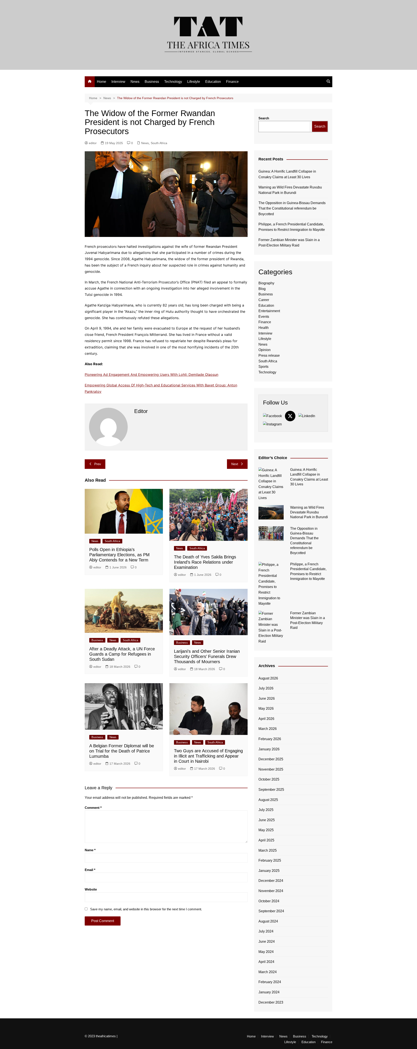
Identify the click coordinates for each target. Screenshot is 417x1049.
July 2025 (265, 810)
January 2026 (269, 749)
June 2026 (266, 698)
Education (213, 81)
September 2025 (271, 789)
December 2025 (270, 759)
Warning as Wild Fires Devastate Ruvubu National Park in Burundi (290, 190)
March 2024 (267, 972)
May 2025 (266, 830)
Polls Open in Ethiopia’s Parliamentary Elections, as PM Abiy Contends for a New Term (119, 554)
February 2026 (269, 739)
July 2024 (265, 931)
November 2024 (270, 891)
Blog (262, 289)
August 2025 (268, 800)
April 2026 (266, 719)
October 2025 (268, 779)
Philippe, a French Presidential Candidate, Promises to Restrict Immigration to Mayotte (291, 227)
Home (101, 81)
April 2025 (266, 840)
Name (90, 850)
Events (263, 316)
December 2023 (270, 1002)
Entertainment (269, 311)
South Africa (159, 143)
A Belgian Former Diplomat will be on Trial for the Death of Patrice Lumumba (121, 751)
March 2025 (267, 850)
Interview (118, 81)
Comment (93, 807)
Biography (266, 283)
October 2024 (268, 901)
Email (90, 870)
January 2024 (269, 992)
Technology (173, 81)
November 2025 (270, 769)
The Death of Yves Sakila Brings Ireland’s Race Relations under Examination (205, 562)
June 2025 (266, 820)
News (135, 81)
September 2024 (271, 911)
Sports (263, 366)
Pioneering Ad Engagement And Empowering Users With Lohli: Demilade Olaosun (151, 374)
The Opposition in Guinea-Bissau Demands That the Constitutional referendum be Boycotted (292, 208)
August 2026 (268, 678)
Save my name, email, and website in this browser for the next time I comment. (146, 909)
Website (91, 889)
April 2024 (266, 962)
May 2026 (266, 708)
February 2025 (269, 860)
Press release (269, 355)
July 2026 (265, 688)
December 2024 (270, 880)
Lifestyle (193, 81)
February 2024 (269, 982)
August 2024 (268, 921)
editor (93, 143)
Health (263, 328)
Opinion (264, 350)
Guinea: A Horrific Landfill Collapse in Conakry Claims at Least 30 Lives (287, 174)
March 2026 (267, 729)
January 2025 (269, 871)
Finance (232, 81)
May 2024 (266, 952)
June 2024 (266, 941)
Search (263, 118)
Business (152, 81)
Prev (97, 464)
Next (234, 464)
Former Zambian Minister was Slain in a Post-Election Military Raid (289, 242)
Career (263, 300)
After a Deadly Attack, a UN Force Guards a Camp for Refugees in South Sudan (122, 654)
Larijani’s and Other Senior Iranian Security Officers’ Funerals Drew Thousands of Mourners (207, 656)
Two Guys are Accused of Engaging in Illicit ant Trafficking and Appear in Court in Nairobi (208, 756)
